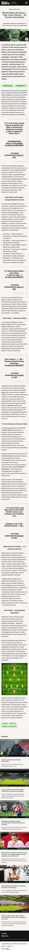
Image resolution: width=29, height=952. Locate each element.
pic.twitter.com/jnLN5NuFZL (14, 277)
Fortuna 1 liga (12, 723)
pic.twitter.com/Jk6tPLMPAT (14, 365)
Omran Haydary (19, 656)
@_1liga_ (9, 131)
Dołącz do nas (4, 935)
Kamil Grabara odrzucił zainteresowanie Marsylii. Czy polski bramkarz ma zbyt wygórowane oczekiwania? (14, 854)
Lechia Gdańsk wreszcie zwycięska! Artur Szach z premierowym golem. (12, 790)
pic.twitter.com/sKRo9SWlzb (14, 145)
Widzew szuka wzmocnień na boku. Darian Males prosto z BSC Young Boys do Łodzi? (13, 917)
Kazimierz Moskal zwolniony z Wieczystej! (11, 761)
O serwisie (4, 933)
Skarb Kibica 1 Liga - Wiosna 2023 (9, 726)
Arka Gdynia (4, 723)
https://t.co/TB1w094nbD (14, 143)
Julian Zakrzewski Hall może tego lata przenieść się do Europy (13, 887)
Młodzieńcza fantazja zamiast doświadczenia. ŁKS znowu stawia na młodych (13, 823)
